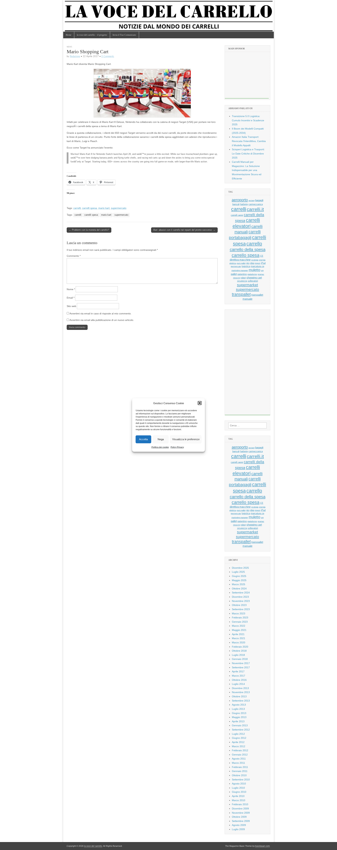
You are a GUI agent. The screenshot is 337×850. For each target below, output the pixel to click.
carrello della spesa (247, 249)
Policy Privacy (177, 447)
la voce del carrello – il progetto (92, 35)
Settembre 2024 (241, 592)
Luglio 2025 (238, 571)
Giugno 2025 (239, 576)
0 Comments (107, 56)
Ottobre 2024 (239, 588)
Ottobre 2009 (239, 816)
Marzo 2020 (238, 642)
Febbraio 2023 (240, 617)
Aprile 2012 (238, 742)
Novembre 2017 (241, 663)
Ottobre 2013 (239, 696)
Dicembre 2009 (240, 808)
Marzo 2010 (238, 800)
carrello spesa (245, 255)
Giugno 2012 (239, 737)
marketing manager (240, 270)
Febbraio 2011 (240, 767)
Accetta (143, 439)
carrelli (77, 208)
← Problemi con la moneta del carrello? (89, 230)
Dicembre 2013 (240, 688)
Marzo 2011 (238, 762)
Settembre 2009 (241, 821)
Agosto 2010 (239, 783)
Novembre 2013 (241, 692)
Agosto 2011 (239, 758)
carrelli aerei (237, 215)
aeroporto (240, 200)
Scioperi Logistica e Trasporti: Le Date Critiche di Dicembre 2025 (248, 153)
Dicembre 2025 (240, 567)
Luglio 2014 (238, 684)
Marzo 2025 (238, 584)
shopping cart (254, 277)
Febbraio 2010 (240, 804)
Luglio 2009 (238, 829)
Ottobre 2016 (239, 679)
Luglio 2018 (238, 655)
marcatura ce (257, 266)
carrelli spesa (89, 208)
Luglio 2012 (238, 733)
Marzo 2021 (238, 638)
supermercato (118, 208)
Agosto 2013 (239, 704)
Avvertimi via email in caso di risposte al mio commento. (100, 313)
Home (68, 35)
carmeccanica (256, 204)
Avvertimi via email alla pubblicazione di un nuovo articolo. (102, 320)
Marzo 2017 (238, 675)
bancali (236, 204)
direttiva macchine (240, 259)
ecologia (254, 260)
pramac (261, 274)
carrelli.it (255, 209)
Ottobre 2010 (239, 775)
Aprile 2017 (238, 671)
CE (261, 256)
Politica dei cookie (160, 447)
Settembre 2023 (241, 609)
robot (243, 277)
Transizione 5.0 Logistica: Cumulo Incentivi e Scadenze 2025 (248, 120)
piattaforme (252, 274)
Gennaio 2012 (240, 754)
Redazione (75, 56)
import (257, 263)
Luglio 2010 (238, 787)
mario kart (104, 208)
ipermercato (236, 266)
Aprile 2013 (238, 721)
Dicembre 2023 (240, 596)
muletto (254, 270)
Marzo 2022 (238, 625)
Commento (74, 255)
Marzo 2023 (238, 613)
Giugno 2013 (239, 713)
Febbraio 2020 (240, 646)
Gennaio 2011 (239, 771)
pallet (234, 274)
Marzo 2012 (238, 746)
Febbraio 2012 (240, 750)
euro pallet (241, 263)
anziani (252, 200)
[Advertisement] (247, 76)
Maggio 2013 (239, 717)
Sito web (71, 306)
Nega (161, 439)
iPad (263, 263)
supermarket (247, 285)
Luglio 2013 (238, 708)
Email (70, 297)
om (262, 270)
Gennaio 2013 (240, 725)
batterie (244, 204)
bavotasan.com (262, 846)
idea (252, 263)
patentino (242, 274)
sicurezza (242, 281)
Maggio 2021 (239, 630)
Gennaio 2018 (240, 659)
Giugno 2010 (239, 791)
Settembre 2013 (241, 700)
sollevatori (253, 281)
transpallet (241, 294)
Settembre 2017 (241, 667)
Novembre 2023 (241, 601)
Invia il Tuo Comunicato (124, 35)
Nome (71, 289)
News (69, 47)
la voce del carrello (93, 846)
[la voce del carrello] (168, 16)
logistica (246, 266)
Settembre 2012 (241, 729)
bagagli (259, 200)
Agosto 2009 (239, 825)
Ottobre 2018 (239, 650)
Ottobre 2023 (239, 605)
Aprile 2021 (238, 634)
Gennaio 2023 (240, 621)
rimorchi (236, 278)
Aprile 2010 (238, 796)
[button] (199, 403)
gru (247, 263)
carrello (254, 243)
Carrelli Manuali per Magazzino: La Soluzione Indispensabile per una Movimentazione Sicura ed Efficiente (246, 170)
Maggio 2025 (239, 580)
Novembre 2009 (241, 812)
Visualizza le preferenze (186, 439)
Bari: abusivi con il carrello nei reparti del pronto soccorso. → (184, 230)
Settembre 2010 (241, 779)
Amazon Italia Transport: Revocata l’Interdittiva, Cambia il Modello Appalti (249, 141)
